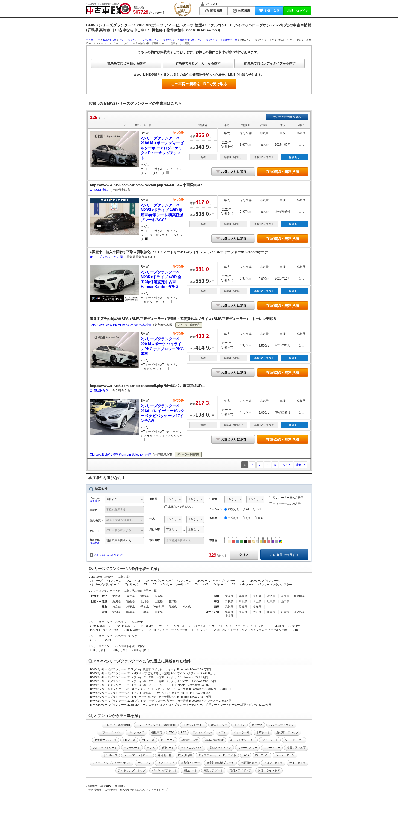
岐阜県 (130, 612)
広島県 (271, 601)
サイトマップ (161, 789)
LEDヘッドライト (193, 725)
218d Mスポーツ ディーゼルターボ (163, 626)
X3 (138, 580)
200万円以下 (98, 650)
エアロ (222, 732)
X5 (155, 584)
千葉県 (144, 606)
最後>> (300, 464)
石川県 (144, 601)
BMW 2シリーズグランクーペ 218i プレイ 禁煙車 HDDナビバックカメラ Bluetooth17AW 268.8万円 (152, 693)
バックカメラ (136, 732)
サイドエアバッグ (192, 747)
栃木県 (187, 606)
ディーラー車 (241, 732)
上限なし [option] (193, 499)
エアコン (239, 725)
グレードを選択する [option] (118, 530)
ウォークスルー (247, 747)
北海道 (116, 596)
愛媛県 (243, 606)
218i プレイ (201, 630)
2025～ (109, 640)
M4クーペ (248, 584)
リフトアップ (166, 762)
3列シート (167, 747)
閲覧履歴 (216, 10)
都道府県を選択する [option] (118, 540)
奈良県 (285, 596)
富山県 (130, 601)
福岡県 (229, 612)
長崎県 (271, 612)
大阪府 (229, 596)
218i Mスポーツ (133, 630)
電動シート (190, 770)
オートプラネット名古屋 (107, 257)
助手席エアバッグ (105, 740)
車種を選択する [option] (116, 509)
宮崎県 (285, 612)
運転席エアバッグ (287, 732)
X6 (234, 584)
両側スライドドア (240, 770)
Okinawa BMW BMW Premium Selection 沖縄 (120, 454)
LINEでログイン (297, 10)
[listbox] (173, 500)
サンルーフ (110, 755)
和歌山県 (299, 596)
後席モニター (219, 725)
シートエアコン (285, 755)
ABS (183, 732)
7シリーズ (131, 584)
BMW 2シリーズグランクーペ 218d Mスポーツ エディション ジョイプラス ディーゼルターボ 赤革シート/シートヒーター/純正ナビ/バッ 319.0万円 (180, 704)
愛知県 (116, 612)
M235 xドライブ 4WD (288, 626)
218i (295, 630)
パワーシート (269, 740)
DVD (246, 755)
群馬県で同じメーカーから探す (198, 63)
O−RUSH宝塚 (99, 190)
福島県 (159, 596)
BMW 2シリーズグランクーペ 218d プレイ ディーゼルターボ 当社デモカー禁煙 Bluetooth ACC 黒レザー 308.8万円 (161, 689)
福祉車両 (156, 732)
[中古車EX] (108, 8)
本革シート (263, 732)
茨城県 (173, 606)
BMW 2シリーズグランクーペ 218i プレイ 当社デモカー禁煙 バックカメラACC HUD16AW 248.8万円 (153, 681)
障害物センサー (190, 762)
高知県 (257, 606)
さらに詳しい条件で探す (109, 555)
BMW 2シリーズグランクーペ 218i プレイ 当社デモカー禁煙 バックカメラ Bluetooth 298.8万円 (149, 677)
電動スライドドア (220, 747)
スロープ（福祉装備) (117, 725)
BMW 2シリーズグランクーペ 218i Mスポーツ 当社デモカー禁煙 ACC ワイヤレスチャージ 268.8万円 (152, 673)
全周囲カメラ (248, 762)
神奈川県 (158, 606)
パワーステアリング (281, 725)
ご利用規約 (111, 789)
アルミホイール (202, 732)
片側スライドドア (269, 770)
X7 (206, 584)
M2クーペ (220, 584)
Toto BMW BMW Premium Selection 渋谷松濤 (120, 325)
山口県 (285, 601)
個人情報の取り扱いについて (135, 789)
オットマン (144, 762)
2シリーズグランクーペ (265, 580)
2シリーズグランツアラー (276, 584)
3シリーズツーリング (159, 580)
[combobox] (124, 500)
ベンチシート (132, 747)
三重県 (144, 612)
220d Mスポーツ (100, 626)
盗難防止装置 (189, 740)
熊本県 (243, 612)
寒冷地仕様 (165, 755)
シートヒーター (294, 740)
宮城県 (144, 596)
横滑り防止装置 (296, 747)
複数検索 (95, 501)
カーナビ (257, 725)
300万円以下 (120, 650)
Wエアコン (262, 755)
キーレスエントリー (242, 740)
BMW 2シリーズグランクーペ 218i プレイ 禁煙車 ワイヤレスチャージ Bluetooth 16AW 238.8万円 (150, 669)
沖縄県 (229, 615)
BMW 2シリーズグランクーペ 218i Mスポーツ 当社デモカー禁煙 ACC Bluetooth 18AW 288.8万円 (150, 696)
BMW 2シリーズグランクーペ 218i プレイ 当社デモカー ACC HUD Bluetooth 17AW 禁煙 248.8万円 (151, 685)
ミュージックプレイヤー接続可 (111, 762)
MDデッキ (148, 740)
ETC (171, 732)
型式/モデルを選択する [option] (120, 520)
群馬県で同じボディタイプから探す (270, 63)
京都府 (257, 596)
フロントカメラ (273, 762)
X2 (242, 580)
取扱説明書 (185, 755)
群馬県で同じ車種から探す (126, 63)
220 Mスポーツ (126, 626)
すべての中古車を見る (287, 117)
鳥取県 (229, 601)
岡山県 (257, 601)
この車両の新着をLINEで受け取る (199, 84)
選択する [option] (111, 499)
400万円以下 (142, 650)
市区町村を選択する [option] (178, 540)
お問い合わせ (94, 789)
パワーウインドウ (111, 732)
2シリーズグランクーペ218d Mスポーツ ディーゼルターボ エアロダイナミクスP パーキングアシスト (162, 148)
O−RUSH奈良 (99, 390)
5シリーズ (185, 580)
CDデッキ (129, 740)
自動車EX (93, 786)
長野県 (173, 601)
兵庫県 (243, 596)
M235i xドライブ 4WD (104, 630)
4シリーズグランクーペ (104, 584)
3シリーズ (96, 580)
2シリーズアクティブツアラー (216, 580)
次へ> (286, 464)
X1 (129, 580)
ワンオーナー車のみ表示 (287, 497)
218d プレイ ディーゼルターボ (168, 630)
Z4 (145, 584)
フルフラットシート (104, 747)
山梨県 (159, 601)
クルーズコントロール (137, 755)
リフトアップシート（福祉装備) (156, 725)
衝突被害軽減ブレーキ (220, 762)
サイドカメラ (297, 762)
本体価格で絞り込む (180, 506)
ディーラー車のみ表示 (286, 503)
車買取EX (120, 786)
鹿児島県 (299, 612)
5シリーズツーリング (176, 584)
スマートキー (271, 747)
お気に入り (271, 10)
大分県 (257, 612)
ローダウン (168, 740)
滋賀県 (271, 596)
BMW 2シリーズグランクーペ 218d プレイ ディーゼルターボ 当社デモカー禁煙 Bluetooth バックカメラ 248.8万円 (161, 700)
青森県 (130, 596)
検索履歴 (244, 10)
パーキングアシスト (164, 770)
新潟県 (116, 601)
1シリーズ (115, 580)
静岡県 (159, 612)
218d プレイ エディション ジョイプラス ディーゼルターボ (250, 630)
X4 (197, 584)
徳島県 (229, 606)
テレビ (151, 747)
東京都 (116, 606)
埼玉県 (130, 606)
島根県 (243, 601)
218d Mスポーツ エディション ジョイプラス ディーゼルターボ (230, 626)
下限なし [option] (171, 499)
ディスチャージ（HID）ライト (217, 755)
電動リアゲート (213, 770)
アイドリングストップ (132, 770)
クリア (244, 555)
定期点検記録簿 (214, 740)
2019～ (94, 640)
